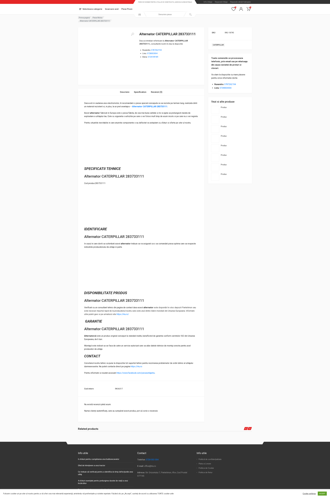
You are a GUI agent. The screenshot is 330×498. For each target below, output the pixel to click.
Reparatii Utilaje (221, 2)
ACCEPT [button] (322, 494)
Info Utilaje (208, 2)
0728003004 (152, 53)
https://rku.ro (136, 366)
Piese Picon (126, 9)
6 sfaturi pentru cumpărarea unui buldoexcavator (98, 459)
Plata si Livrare (205, 464)
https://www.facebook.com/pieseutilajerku (136, 373)
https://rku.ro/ (123, 314)
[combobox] (165, 14)
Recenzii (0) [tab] (156, 92)
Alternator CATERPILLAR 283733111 (149, 106)
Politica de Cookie (206, 468)
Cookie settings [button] (309, 493)
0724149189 (153, 57)
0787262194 (156, 50)
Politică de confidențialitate (210, 459)
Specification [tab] (140, 92)
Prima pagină (84, 18)
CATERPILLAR (218, 45)
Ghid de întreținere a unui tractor (91, 465)
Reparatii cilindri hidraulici (240, 2)
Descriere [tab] (124, 92)
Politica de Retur (205, 472)
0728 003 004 (152, 459)
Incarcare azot (112, 9)
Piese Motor (97, 18)
